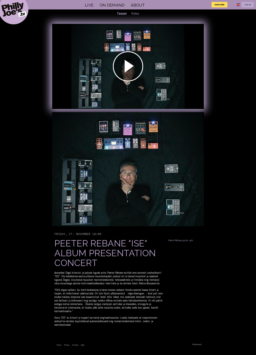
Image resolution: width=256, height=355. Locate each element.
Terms (59, 345)
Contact (75, 345)
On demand (112, 5)
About (138, 5)
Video (135, 13)
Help (83, 345)
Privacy (66, 345)
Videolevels (197, 344)
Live (89, 5)
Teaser (122, 13)
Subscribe (219, 4)
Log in (247, 4)
